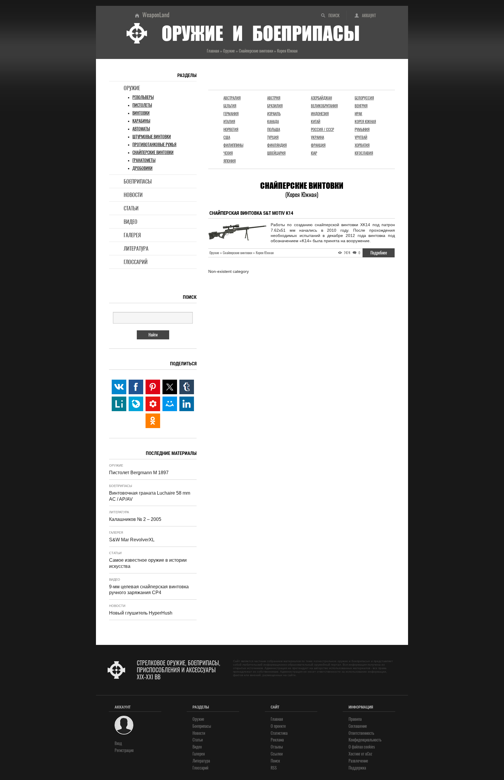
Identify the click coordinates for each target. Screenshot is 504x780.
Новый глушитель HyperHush (140, 612)
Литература (136, 248)
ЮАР (314, 153)
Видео (130, 221)
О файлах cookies (362, 747)
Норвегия (230, 129)
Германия (231, 113)
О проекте (278, 726)
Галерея (132, 235)
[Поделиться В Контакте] (119, 387)
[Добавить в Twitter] (169, 387)
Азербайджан (321, 97)
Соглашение (358, 726)
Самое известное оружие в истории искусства (148, 563)
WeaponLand (155, 15)
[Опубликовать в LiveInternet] (119, 404)
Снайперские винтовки (153, 152)
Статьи (131, 208)
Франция (318, 145)
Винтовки (141, 113)
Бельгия (229, 105)
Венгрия (361, 105)
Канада (273, 121)
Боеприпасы (138, 181)
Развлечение (358, 761)
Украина (317, 137)
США (226, 137)
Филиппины (233, 145)
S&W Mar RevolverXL (132, 539)
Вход (118, 743)
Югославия (364, 153)
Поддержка (357, 768)
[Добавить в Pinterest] (153, 387)
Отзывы (277, 747)
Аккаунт (369, 15)
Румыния (362, 129)
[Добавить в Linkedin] (186, 404)
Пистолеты (142, 105)
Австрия (273, 97)
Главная (277, 719)
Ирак (358, 113)
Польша (273, 129)
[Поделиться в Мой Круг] (153, 404)
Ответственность (361, 733)
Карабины (141, 121)
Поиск (334, 15)
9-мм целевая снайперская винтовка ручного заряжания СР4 (149, 589)
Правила (355, 719)
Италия (229, 121)
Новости (133, 194)
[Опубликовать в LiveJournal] (136, 404)
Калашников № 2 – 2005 (135, 519)
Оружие (132, 88)
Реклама (277, 740)
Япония (229, 160)
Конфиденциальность (365, 740)
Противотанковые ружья (154, 144)
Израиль (274, 113)
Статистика (279, 733)
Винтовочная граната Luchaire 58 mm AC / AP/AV (149, 496)
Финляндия (277, 145)
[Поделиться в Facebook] (136, 387)
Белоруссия (364, 97)
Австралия (232, 97)
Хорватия (362, 145)
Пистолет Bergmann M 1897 (139, 472)
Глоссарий (136, 262)
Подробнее (378, 253)
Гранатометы (143, 160)
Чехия (228, 153)
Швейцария (276, 153)
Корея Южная (365, 121)
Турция (273, 137)
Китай (315, 121)
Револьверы (143, 97)
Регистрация (124, 750)
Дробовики (142, 168)
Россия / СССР (322, 129)
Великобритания (324, 105)
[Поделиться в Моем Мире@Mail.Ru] (169, 404)
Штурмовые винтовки (151, 136)
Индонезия (320, 113)
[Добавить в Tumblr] (186, 387)
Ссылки (277, 754)
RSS (274, 768)
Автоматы (141, 129)
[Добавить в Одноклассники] (153, 420)
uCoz (368, 754)
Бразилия (275, 105)
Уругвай (361, 137)
